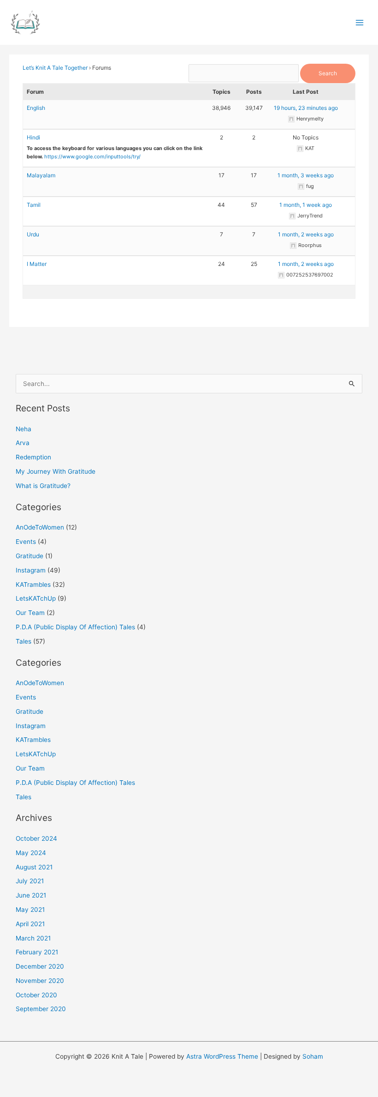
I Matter (37, 263)
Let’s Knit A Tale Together (55, 67)
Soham (312, 1056)
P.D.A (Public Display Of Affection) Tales (75, 627)
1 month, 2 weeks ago (306, 234)
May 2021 (30, 909)
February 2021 (37, 952)
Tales (23, 641)
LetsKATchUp (36, 598)
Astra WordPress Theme (222, 1056)
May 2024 (31, 852)
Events (26, 541)
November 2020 (40, 980)
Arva (23, 442)
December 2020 (40, 966)
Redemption (33, 457)
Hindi (33, 137)
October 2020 (36, 995)
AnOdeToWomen (40, 527)
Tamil (34, 204)
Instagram (31, 570)
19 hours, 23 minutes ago (306, 107)
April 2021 (30, 924)
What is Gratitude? (43, 485)
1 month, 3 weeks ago (306, 175)
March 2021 (33, 938)
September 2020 (41, 1009)
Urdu (33, 234)
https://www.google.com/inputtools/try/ (92, 156)
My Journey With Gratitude (55, 471)
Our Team (30, 612)
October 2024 (36, 838)
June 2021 (31, 895)
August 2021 (34, 867)
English (36, 107)
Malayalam (41, 175)
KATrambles (33, 584)
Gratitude (29, 556)
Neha (23, 429)
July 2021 (30, 881)
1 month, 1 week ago (305, 204)
